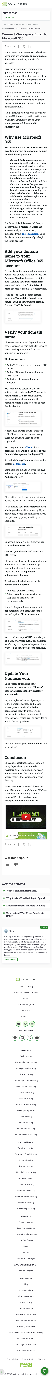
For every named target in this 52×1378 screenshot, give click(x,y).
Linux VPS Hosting (26, 1092)
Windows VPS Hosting (26, 1086)
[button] (8, 864)
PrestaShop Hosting (26, 1209)
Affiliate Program (26, 1004)
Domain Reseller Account (26, 1234)
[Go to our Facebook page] (15, 1041)
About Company (26, 986)
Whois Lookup (26, 1302)
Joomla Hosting (26, 1160)
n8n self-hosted (26, 1271)
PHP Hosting (26, 1116)
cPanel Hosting (26, 1122)
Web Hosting (26, 1056)
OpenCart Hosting (26, 1184)
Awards (26, 998)
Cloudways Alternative (26, 1338)
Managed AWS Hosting (26, 1068)
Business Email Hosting (26, 1104)
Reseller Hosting (26, 1098)
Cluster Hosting (26, 1074)
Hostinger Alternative (26, 1344)
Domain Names (26, 1222)
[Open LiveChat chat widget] (44, 1371)
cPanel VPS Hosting (26, 1128)
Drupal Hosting (26, 1166)
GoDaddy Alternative (26, 1326)
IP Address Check (26, 1296)
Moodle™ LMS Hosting (26, 1172)
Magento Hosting (26, 1202)
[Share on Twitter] (24, 46)
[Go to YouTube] (37, 1041)
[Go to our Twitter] (30, 1041)
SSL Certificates (26, 1240)
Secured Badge (26, 1308)
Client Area (26, 1010)
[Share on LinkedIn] (29, 46)
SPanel (26, 1246)
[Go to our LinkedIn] (22, 1041)
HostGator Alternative (26, 1314)
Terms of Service (28, 1359)
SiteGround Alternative (26, 1320)
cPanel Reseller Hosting (26, 1134)
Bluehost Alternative (26, 1350)
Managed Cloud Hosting (26, 1062)
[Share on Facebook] (19, 46)
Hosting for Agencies (26, 1110)
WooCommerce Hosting (26, 1196)
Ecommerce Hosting (26, 1190)
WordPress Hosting (26, 1148)
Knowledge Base (26, 1290)
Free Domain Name (26, 1228)
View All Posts (10, 959)
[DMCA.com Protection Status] (26, 1365)
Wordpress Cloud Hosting (26, 1154)
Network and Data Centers (26, 992)
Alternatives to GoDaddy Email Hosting (26, 1332)
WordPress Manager (26, 1258)
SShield (26, 1252)
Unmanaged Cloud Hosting (26, 1080)
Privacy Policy (12, 1359)
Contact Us (26, 1016)
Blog (26, 1284)
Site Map (41, 1359)
